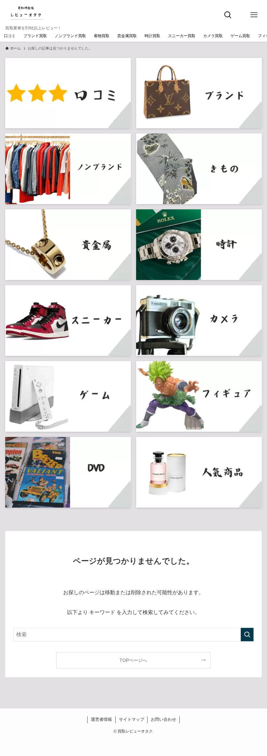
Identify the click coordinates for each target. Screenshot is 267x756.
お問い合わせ (163, 719)
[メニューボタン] (254, 15)
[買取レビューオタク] (33, 13)
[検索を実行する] (247, 634)
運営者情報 (101, 719)
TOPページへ (133, 660)
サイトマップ (131, 719)
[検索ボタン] (228, 15)
